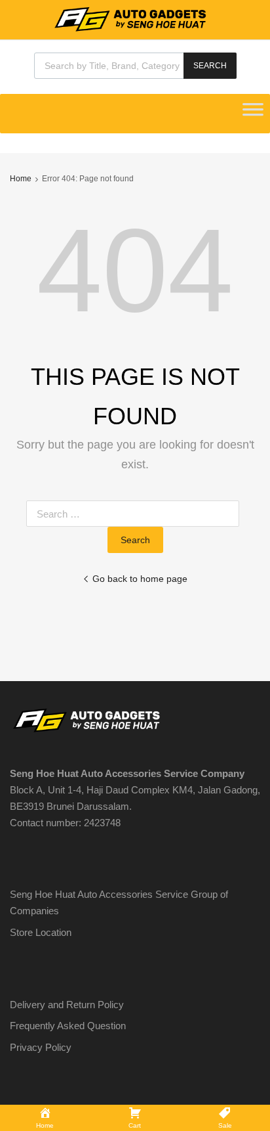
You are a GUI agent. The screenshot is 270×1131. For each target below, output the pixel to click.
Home (20, 178)
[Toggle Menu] (252, 113)
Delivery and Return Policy (67, 1004)
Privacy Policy (40, 1047)
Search (210, 65)
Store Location (40, 932)
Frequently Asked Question (68, 1025)
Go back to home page (139, 578)
